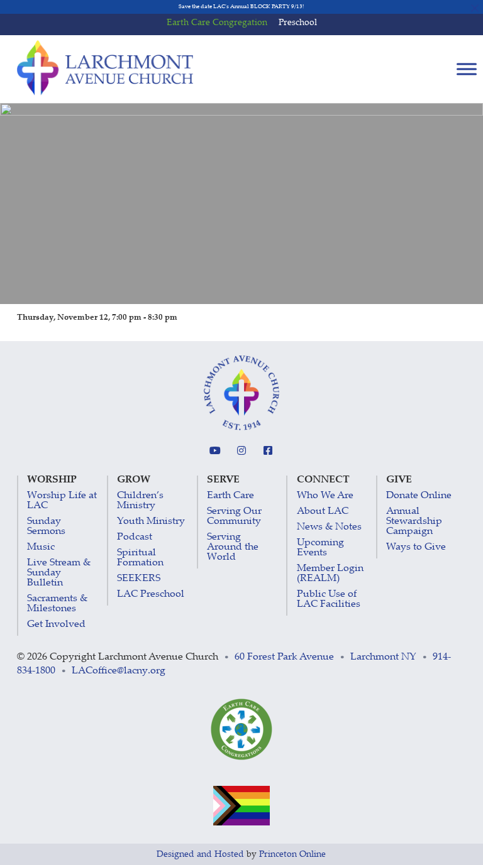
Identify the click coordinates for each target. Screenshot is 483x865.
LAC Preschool (150, 594)
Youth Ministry (151, 521)
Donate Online (419, 496)
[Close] (475, 8)
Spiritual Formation (140, 558)
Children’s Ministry (140, 501)
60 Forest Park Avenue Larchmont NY (325, 657)
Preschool (298, 23)
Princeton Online (292, 855)
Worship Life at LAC (62, 501)
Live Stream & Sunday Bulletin (59, 573)
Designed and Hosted (200, 855)
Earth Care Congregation (217, 23)
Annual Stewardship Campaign (414, 521)
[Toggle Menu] (467, 69)
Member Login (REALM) (330, 573)
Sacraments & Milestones (57, 604)
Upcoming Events (320, 548)
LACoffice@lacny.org (118, 671)
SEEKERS (138, 579)
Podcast (134, 537)
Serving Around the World (232, 547)
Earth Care (230, 496)
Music (41, 547)
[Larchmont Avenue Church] (105, 68)
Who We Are (325, 496)
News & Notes (329, 527)
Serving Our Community (234, 516)
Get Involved (56, 624)
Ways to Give (416, 547)
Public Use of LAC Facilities (328, 599)
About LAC (322, 511)
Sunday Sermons (46, 526)
